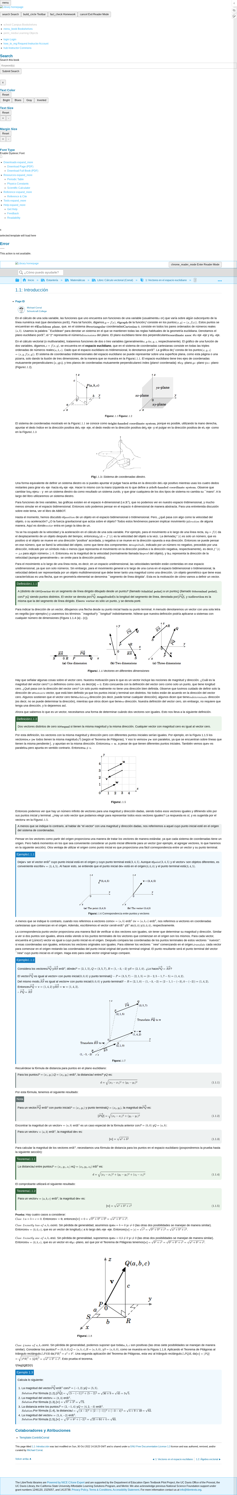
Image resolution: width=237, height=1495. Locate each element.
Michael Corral (34, 307)
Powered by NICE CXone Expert (66, 1482)
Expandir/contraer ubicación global (220, 279)
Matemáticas (78, 280)
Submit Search (10, 71)
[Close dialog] (2, 248)
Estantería (52, 280)
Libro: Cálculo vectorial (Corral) (115, 280)
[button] (13, 213)
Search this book (9, 60)
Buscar (21, 272)
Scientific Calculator (18, 187)
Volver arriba (22, 1458)
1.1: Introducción (40, 1446)
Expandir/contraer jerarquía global (19, 280)
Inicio (31, 280)
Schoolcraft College (37, 311)
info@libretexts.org (190, 1489)
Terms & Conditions (100, 1489)
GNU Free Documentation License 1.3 (150, 1446)
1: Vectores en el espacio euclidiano (166, 280)
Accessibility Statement (126, 1489)
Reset (5, 94)
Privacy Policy (80, 1489)
